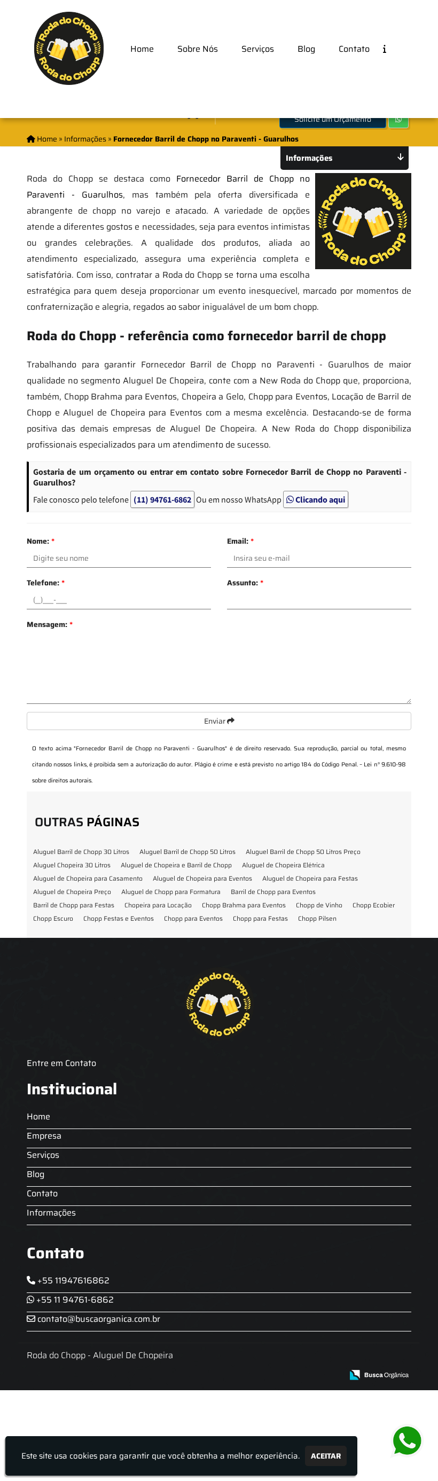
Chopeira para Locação (158, 905)
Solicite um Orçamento (332, 119)
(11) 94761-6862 (162, 499)
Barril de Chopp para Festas (73, 905)
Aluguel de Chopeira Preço (72, 892)
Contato (354, 49)
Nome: (40, 541)
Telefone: (46, 583)
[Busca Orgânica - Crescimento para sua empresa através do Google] (379, 1374)
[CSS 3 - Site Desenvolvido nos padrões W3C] (293, 1375)
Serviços (257, 49)
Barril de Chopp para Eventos (273, 892)
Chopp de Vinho (319, 905)
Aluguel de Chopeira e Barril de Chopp (176, 865)
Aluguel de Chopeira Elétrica (283, 865)
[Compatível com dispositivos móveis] (330, 1375)
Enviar (215, 721)
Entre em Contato (61, 1063)
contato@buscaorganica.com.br (97, 1319)
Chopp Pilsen (317, 918)
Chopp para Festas (260, 918)
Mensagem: (50, 624)
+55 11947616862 (72, 1280)
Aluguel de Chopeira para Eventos (202, 878)
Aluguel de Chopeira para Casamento (88, 878)
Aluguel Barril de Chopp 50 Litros (187, 852)
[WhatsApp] (405, 1441)
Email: (240, 541)
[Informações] (393, 48)
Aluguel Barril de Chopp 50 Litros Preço (303, 852)
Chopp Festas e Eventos (118, 918)
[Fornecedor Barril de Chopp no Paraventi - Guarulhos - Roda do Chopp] (69, 48)
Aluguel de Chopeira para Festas (310, 878)
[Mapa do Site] (228, 1375)
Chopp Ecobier (374, 905)
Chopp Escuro (53, 918)
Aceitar (326, 1456)
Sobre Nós (197, 49)
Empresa (44, 1135)
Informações (51, 1212)
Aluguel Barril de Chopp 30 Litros (81, 852)
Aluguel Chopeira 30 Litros (72, 865)
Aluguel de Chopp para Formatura (171, 892)
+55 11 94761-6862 (74, 1299)
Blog (306, 49)
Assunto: (245, 583)
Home (142, 49)
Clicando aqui (319, 499)
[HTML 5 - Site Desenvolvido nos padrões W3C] (256, 1375)
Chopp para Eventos (193, 918)
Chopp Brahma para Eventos (244, 905)
